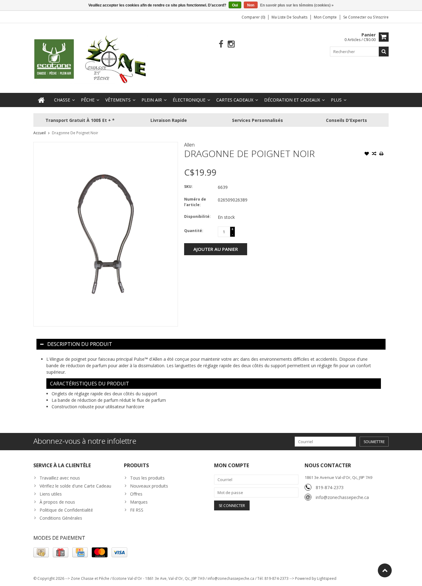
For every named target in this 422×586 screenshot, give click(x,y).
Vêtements (118, 100)
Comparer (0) (253, 17)
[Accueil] (41, 100)
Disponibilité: (197, 216)
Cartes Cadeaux (234, 100)
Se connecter (355, 17)
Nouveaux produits (149, 486)
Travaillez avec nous (60, 478)
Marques (139, 502)
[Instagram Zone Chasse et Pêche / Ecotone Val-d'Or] (231, 44)
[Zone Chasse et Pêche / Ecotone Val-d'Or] (90, 59)
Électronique (189, 100)
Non (250, 5)
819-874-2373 (330, 487)
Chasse (62, 100)
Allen (189, 144)
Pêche (88, 100)
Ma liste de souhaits (289, 17)
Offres (136, 494)
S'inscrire (381, 17)
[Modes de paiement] (41, 552)
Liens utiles (51, 494)
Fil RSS (136, 510)
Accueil (39, 132)
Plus (336, 100)
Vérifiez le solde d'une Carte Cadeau (75, 486)
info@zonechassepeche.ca (342, 497)
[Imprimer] (381, 154)
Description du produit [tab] (79, 344)
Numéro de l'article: (195, 202)
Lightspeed (326, 578)
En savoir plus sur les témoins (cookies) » (297, 5)
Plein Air (151, 100)
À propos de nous (57, 502)
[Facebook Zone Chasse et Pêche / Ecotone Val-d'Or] (221, 44)
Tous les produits (147, 478)
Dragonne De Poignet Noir (75, 132)
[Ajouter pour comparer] (374, 154)
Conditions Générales (61, 518)
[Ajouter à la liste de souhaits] (366, 154)
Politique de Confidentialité (66, 510)
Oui (235, 5)
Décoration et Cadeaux (292, 100)
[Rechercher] (384, 51)
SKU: (188, 186)
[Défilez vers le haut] (385, 570)
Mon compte (325, 17)
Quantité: (193, 230)
